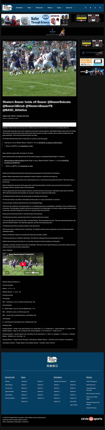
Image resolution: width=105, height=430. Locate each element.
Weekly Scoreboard (60, 381)
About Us (69, 8)
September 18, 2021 (27, 146)
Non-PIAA (73, 401)
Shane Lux (5, 118)
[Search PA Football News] (86, 7)
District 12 (24, 401)
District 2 (24, 388)
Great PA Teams (91, 408)
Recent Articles (10, 398)
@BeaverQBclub (20, 160)
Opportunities (9, 391)
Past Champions (91, 381)
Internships (8, 395)
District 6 (40, 385)
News (29, 8)
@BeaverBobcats (9, 160)
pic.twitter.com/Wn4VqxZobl (54, 143)
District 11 (24, 398)
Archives (24, 381)
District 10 (41, 398)
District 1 (24, 385)
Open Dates (74, 405)
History (50, 8)
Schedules (19, 8)
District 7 (13, 116)
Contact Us (8, 388)
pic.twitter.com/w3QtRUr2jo (12, 163)
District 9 (40, 395)
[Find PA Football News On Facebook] (91, 7)
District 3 (24, 391)
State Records (90, 385)
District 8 (40, 391)
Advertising (8, 385)
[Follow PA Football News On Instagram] (100, 7)
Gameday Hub (21, 116)
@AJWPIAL (42, 143)
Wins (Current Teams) (93, 393)
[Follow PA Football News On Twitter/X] (95, 7)
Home (4, 422)
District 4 (24, 395)
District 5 (40, 381)
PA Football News (12, 417)
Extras (59, 8)
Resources (39, 8)
